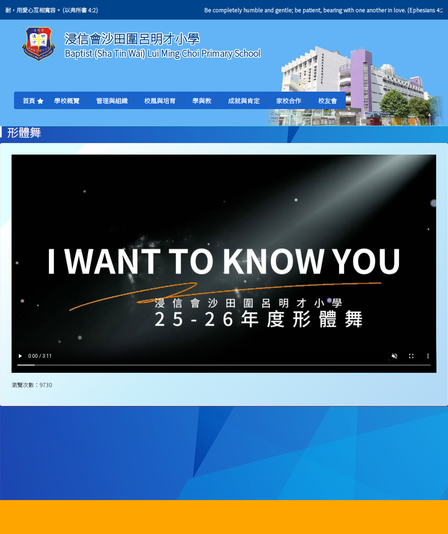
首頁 (29, 100)
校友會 (327, 100)
